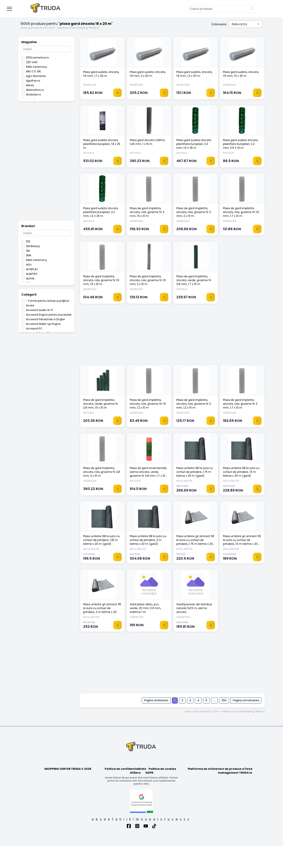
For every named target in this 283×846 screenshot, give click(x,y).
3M (28, 251)
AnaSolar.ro (33, 94)
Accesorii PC (34, 328)
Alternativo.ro (35, 90)
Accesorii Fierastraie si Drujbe (45, 319)
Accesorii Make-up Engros (43, 324)
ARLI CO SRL (33, 71)
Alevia (30, 85)
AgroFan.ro (33, 81)
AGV (29, 265)
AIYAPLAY (32, 269)
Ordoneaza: (219, 24)
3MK (28, 255)
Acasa (30, 305)
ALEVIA (30, 278)
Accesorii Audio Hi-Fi (39, 310)
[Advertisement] (46, 163)
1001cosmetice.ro (37, 57)
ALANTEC (32, 274)
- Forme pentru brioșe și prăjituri (47, 301)
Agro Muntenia (36, 76)
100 (28, 241)
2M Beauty (33, 246)
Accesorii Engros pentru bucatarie (48, 315)
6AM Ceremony (36, 67)
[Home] (46, 8)
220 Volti (31, 62)
